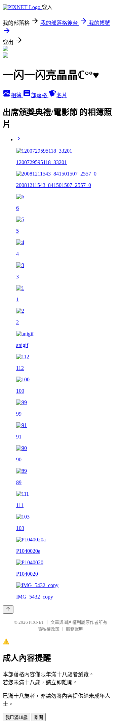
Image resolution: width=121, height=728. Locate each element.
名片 (61, 95)
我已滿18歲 (16, 717)
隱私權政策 (48, 628)
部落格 (39, 95)
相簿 (17, 95)
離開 (38, 717)
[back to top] (8, 609)
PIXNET (36, 622)
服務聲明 (74, 628)
